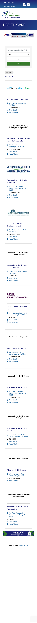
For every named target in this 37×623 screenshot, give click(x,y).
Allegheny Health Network (16, 470)
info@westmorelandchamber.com (16, 565)
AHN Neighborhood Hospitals (17, 99)
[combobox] (18, 54)
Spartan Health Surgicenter (16, 348)
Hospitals (8, 72)
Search (19, 63)
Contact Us (11, 576)
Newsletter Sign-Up (14, 590)
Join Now (10, 582)
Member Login (12, 579)
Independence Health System (17, 387)
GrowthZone (23, 545)
